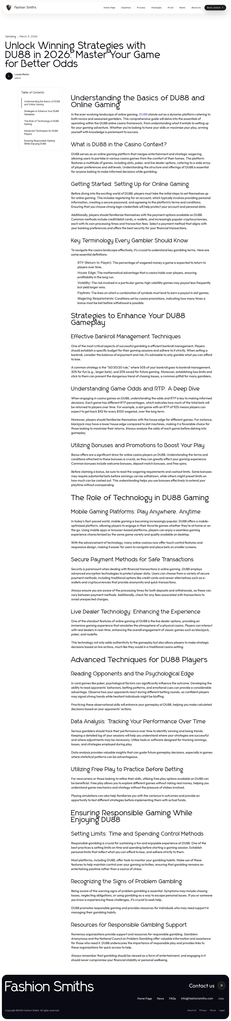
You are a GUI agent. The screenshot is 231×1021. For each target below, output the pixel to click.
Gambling (11, 36)
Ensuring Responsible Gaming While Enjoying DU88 (39, 142)
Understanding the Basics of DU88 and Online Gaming (42, 103)
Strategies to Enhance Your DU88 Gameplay (41, 112)
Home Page (144, 998)
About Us (191, 1010)
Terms (213, 1010)
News (160, 998)
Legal (222, 1010)
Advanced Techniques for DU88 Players (41, 132)
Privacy (203, 1010)
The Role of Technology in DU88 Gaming (41, 122)
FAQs (172, 998)
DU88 (143, 114)
